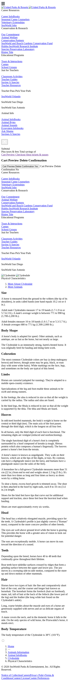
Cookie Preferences (39, 678)
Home (11, 646)
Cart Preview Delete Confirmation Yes (20, 166)
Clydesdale (13, 658)
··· (9, 649)
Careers (26, 675)
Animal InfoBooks (17, 655)
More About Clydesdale (20, 283)
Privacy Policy (37, 675)
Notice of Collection (11, 675)
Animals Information (18, 652)
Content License (21, 678)
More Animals (15, 286)
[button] (4, 142)
